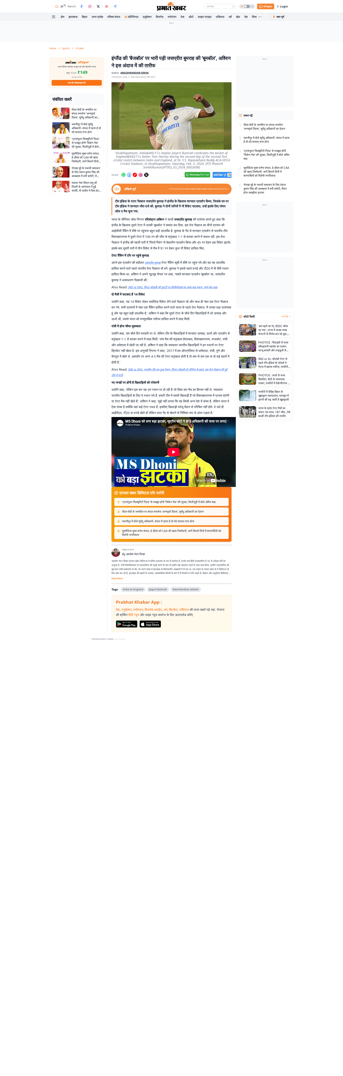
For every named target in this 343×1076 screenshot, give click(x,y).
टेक (182, 17)
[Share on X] (146, 175)
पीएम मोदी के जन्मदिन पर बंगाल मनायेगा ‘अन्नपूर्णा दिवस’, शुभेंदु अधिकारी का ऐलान (163, 512)
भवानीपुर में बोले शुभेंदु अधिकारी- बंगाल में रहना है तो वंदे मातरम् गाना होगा (158, 521)
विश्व (254, 17)
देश (246, 17)
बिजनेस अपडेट (153, 609)
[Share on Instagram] (140, 175)
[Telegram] (115, 6)
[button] (171, 116)
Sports (66, 48)
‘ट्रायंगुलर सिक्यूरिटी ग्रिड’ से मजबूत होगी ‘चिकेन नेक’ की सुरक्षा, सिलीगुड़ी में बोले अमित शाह (169, 502)
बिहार (84, 17)
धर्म (230, 17)
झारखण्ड (73, 17)
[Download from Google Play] (126, 624)
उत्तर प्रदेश (97, 17)
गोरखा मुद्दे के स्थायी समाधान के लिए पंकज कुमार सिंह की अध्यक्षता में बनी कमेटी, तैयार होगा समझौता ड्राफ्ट (265, 189)
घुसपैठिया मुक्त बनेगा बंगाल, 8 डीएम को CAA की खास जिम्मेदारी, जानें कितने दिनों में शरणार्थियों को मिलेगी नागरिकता (171, 533)
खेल (238, 17)
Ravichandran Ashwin (186, 589)
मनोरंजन (172, 17)
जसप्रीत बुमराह (153, 263)
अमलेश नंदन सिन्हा (135, 554)
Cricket (79, 48)
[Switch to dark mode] (247, 6)
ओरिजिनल (133, 17)
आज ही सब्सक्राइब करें (77, 82)
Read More (117, 578)
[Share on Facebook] (129, 175)
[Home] (171, 6)
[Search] (233, 6)
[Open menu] (53, 17)
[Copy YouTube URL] (135, 175)
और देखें (285, 316)
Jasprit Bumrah (158, 589)
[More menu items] (260, 17)
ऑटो (191, 17)
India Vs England (133, 589)
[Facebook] (81, 6)
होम (62, 17)
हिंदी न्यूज (133, 615)
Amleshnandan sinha (134, 72)
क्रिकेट (173, 609)
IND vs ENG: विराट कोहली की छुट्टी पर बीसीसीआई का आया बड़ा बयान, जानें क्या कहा (172, 287)
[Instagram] (90, 6)
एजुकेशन (147, 17)
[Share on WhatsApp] (123, 175)
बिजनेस (159, 17)
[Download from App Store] (150, 624)
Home (52, 48)
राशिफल (220, 17)
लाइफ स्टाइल (205, 17)
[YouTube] (106, 6)
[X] (98, 6)
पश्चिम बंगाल (113, 17)
